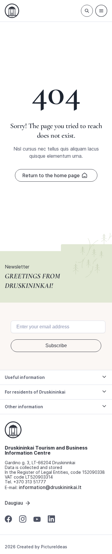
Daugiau (14, 503)
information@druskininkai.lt (50, 487)
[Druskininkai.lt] (12, 11)
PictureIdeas (54, 546)
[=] (101, 11)
